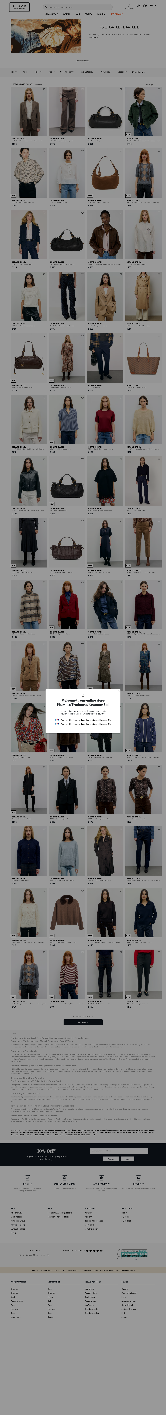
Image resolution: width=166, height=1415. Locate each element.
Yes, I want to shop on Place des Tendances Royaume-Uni (86, 720)
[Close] (119, 690)
